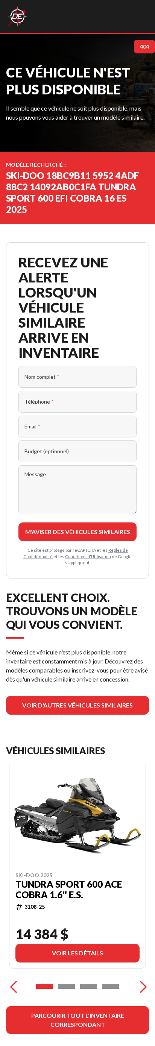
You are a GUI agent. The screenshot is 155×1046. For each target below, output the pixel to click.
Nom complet (41, 376)
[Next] (141, 986)
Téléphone (39, 401)
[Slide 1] (44, 986)
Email (32, 426)
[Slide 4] (110, 986)
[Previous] (13, 986)
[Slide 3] (88, 986)
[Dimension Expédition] (17, 16)
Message (35, 474)
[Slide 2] (66, 986)
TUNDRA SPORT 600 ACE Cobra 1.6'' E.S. (68, 889)
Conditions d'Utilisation (88, 556)
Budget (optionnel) (46, 451)
